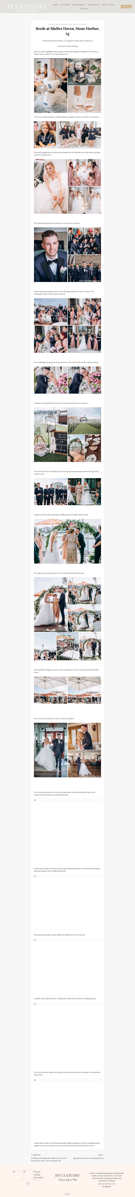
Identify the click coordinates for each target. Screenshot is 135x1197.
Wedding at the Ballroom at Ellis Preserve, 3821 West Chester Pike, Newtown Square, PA (48, 1158)
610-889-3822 (106, 1186)
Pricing (83, 8)
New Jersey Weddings (55, 24)
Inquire (126, 7)
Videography (94, 5)
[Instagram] (28, 1183)
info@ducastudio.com (106, 1184)
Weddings (83, 24)
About (55, 5)
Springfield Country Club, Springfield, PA (88, 1156)
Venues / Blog (108, 5)
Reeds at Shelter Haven (71, 24)
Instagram (65, 5)
